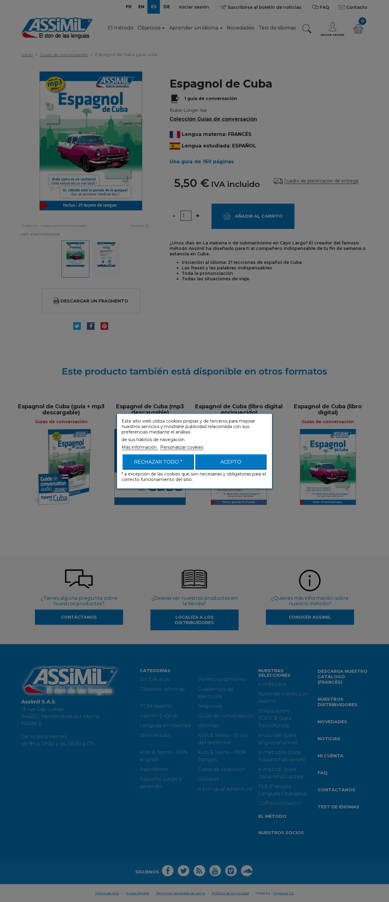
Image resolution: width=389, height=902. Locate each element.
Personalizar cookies (181, 447)
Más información (140, 447)
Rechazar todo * (158, 462)
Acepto (230, 462)
